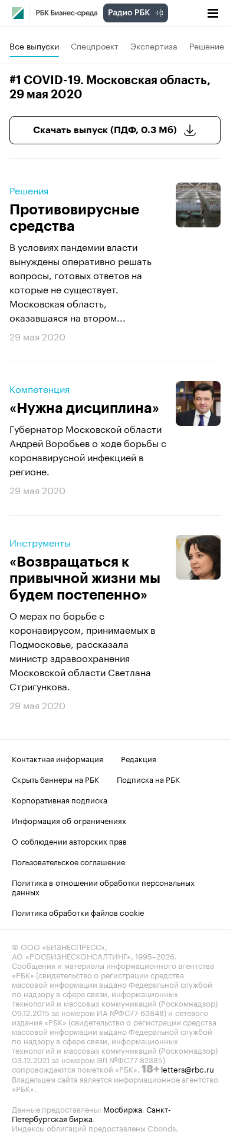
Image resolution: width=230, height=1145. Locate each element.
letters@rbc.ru (187, 1068)
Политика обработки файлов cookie (78, 912)
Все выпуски (34, 45)
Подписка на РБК (148, 779)
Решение (206, 45)
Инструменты (40, 542)
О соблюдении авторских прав (69, 840)
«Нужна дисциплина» (84, 408)
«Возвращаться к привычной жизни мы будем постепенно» (84, 578)
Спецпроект (95, 45)
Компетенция (39, 388)
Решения (28, 190)
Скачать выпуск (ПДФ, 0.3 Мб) (105, 130)
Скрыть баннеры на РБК (55, 779)
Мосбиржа (122, 1108)
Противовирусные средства (74, 218)
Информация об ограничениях (69, 820)
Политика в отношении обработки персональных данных (103, 886)
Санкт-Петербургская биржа (91, 1113)
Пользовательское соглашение (68, 861)
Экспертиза (154, 45)
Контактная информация (57, 758)
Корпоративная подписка (59, 799)
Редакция (138, 758)
